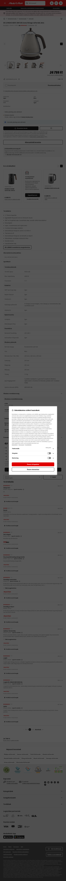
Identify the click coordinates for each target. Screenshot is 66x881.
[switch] (49, 453)
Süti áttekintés (28, 444)
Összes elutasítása (33, 469)
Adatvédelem (15, 444)
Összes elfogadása (33, 464)
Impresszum (21, 444)
